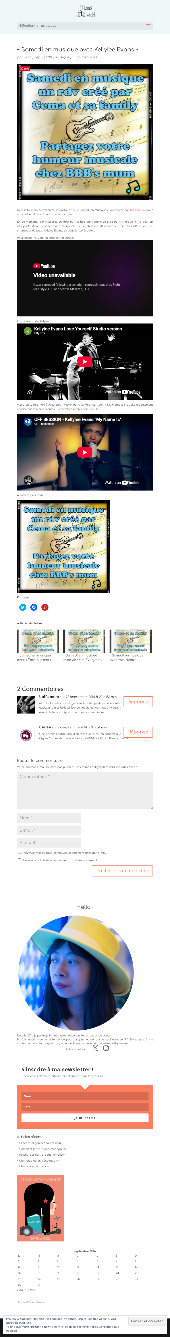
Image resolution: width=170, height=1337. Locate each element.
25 (78, 1279)
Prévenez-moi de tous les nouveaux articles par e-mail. (60, 860)
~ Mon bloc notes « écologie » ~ (38, 1160)
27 (117, 1279)
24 (58, 1279)
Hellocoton (39, 1302)
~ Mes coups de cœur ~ (33, 1166)
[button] (63, 546)
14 (136, 1267)
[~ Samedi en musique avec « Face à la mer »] (38, 641)
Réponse (138, 701)
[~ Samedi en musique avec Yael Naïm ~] (130, 641)
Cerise (45, 727)
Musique (62, 57)
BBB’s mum (137, 210)
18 (78, 1273)
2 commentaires (84, 57)
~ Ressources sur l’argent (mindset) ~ (41, 1154)
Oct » (32, 1290)
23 (39, 1279)
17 (57, 1273)
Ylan (29, 1302)
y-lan (27, 57)
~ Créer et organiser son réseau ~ (40, 1143)
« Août (21, 1290)
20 (117, 1273)
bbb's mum (49, 697)
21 (136, 1273)
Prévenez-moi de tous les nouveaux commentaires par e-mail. (64, 852)
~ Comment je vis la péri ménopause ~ (43, 1149)
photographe (75, 1039)
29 (19, 1284)
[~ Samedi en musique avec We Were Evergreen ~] (84, 641)
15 (19, 1273)
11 (78, 1267)
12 (98, 1267)
